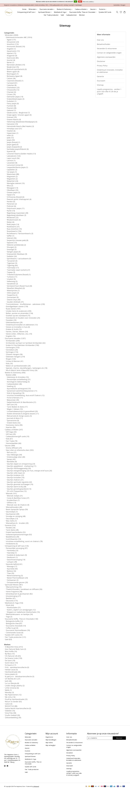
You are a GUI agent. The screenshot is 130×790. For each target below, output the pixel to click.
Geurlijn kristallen (15, 477)
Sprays (11, 459)
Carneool (12, 83)
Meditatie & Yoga (14, 603)
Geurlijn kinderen (15, 475)
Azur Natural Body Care (15, 649)
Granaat (12, 117)
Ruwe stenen (13, 309)
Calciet (11, 78)
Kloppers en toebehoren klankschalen (23, 612)
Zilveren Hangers (14, 354)
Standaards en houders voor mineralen (23, 318)
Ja (75, 1)
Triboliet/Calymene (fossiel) (19, 274)
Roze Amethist (14, 229)
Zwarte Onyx (13, 299)
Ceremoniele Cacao (14, 632)
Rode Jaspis (13, 224)
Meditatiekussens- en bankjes (19, 614)
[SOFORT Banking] (102, 786)
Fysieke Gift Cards (105, 12)
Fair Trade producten (51, 15)
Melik (8, 690)
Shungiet (11, 247)
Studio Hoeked (12, 715)
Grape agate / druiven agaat (19, 115)
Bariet (10, 62)
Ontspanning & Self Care (17, 546)
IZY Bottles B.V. (12, 679)
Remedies (12, 461)
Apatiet (11, 53)
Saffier (10, 236)
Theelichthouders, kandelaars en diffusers (24, 589)
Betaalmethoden (103, 44)
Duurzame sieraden (15, 338)
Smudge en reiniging (16, 516)
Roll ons (11, 452)
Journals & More (15, 418)
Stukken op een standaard (18, 315)
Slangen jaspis (13, 252)
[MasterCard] (92, 786)
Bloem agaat (13, 71)
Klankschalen (14, 607)
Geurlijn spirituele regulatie (19, 482)
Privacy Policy (102, 65)
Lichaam (12, 562)
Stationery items (14, 425)
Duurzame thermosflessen (18, 630)
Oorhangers (12, 347)
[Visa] (95, 786)
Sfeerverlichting (14, 587)
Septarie (12, 242)
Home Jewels (11, 674)
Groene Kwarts (14, 119)
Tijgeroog (12, 265)
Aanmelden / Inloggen (119, 5)
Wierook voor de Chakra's (18, 505)
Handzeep (12, 550)
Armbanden (13, 341)
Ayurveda (12, 569)
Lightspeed (36, 786)
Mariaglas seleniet (16, 183)
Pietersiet (12, 204)
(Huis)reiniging (13, 596)
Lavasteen (12, 163)
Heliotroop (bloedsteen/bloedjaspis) (22, 122)
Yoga (9, 616)
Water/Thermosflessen (17, 578)
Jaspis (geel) (12, 144)
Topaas (11, 272)
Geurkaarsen (12, 514)
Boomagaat (12, 74)
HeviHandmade (13, 672)
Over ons (100, 40)
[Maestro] (105, 786)
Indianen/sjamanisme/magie (19, 534)
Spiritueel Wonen (14, 585)
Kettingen (12, 352)
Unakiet (11, 279)
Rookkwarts (13, 226)
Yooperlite (12, 295)
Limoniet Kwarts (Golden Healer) (21, 154)
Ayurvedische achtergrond (19, 388)
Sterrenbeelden (13, 443)
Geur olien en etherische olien (19, 450)
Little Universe (12, 688)
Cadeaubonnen (71, 15)
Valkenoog (12, 281)
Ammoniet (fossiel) (16, 46)
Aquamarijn (13, 51)
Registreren (49, 737)
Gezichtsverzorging (16, 559)
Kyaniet (11, 151)
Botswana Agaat (14, 76)
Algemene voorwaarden (106, 57)
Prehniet (11, 206)
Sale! (62, 15)
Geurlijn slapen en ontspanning (21, 464)
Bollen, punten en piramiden (19, 313)
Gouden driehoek (15, 302)
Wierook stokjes (15, 496)
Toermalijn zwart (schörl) (18, 270)
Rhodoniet (12, 217)
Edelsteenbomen (14, 322)
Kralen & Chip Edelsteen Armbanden (22, 345)
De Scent (10, 660)
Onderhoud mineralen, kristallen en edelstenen (110, 71)
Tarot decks (12, 530)
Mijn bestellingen (51, 740)
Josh (8, 681)
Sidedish (10, 711)
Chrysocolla (13, 90)
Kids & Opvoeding (15, 393)
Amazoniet (13, 42)
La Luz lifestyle (12, 683)
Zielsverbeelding (13, 717)
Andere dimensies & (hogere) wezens (23, 413)
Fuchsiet (11, 106)
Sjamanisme (13, 420)
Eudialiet (11, 101)
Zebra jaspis (13, 293)
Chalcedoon (13, 87)
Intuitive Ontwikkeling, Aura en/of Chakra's (25, 395)
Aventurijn (13, 58)
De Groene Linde (13, 658)
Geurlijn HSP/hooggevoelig (19, 468)
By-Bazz (10, 654)
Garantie (100, 76)
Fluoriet (11, 108)
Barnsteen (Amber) (16, 65)
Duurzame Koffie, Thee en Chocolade (21, 619)
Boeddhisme (12, 537)
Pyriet (11, 211)
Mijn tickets (49, 742)
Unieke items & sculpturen (18, 311)
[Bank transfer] (120, 786)
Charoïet (11, 92)
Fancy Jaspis (13, 103)
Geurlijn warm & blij (16, 486)
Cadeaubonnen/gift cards (17, 436)
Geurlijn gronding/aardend (19, 489)
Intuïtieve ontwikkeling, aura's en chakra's (24, 541)
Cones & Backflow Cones (18, 498)
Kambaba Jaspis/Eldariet (18, 149)
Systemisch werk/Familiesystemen (22, 391)
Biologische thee (14, 623)
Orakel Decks (13, 423)
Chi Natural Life (13, 656)
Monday (9, 692)
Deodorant (12, 557)
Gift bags (11, 432)
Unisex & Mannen (14, 361)
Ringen (11, 359)
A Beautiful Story (14, 647)
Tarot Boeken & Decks (17, 407)
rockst (8, 704)
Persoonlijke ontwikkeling (18, 379)
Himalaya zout (14, 128)
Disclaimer (101, 61)
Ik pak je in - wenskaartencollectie (19, 676)
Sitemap (100, 85)
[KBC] (114, 786)
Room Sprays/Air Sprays (17, 509)
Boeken (11, 375)
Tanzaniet (12, 261)
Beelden (11, 598)
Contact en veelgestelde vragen (109, 53)
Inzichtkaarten (13, 539)
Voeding (11, 386)
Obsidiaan (12, 190)
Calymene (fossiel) (15, 81)
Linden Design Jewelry (14, 685)
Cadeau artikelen (14, 429)
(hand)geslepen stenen (17, 306)
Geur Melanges (14, 455)
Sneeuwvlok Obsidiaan (17, 254)
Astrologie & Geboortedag (18, 382)
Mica (10, 185)
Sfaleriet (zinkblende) (16, 245)
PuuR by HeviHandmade (16, 699)
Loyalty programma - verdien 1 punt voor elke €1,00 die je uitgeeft (109, 91)
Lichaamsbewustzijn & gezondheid (22, 411)
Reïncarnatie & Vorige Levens (19, 416)
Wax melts (11, 521)
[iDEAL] (89, 786)
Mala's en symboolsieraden (18, 366)
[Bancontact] (99, 786)
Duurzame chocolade (16, 626)
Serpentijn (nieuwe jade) (17, 240)
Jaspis (11, 140)
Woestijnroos (13, 290)
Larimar (11, 160)
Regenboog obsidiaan (16, 215)
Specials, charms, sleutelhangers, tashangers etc (26, 368)
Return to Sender (13, 701)
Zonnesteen (13, 297)
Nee (80, 1)
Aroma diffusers (14, 448)
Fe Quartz (10, 665)
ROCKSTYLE (11, 706)
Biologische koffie (14, 621)
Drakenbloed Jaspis (15, 99)
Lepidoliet (12, 169)
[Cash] (86, 786)
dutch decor (11, 663)
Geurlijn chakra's (15, 480)
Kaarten (11, 427)
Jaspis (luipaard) (14, 147)
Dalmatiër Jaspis (15, 96)
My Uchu (10, 697)
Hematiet (12, 124)
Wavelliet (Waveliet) (16, 288)
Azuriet (11, 60)
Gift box (11, 434)
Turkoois (12, 277)
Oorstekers (12, 350)
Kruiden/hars (13, 500)
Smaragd (11, 249)
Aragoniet (12, 55)
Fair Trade (11, 441)
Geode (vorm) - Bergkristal (18, 112)
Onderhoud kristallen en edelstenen (22, 325)
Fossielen (11, 320)
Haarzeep (12, 553)
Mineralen (11, 35)
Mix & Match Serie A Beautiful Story (21, 370)
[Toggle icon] (117, 12)
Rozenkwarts (14, 231)
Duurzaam (101, 81)
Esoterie (10, 525)
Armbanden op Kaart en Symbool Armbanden (25, 343)
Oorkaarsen (12, 580)
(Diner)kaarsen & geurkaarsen (19, 594)
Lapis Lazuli (13, 158)
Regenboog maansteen (17, 213)
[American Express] (111, 786)
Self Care (12, 404)
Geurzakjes (12, 518)
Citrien (11, 94)
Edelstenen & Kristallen (18, 377)
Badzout (11, 571)
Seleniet (11, 238)
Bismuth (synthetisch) (17, 69)
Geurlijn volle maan (16, 473)
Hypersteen (12, 133)
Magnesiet (12, 176)
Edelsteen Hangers (15, 356)
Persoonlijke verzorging (17, 548)
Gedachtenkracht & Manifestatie (21, 402)
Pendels (10, 528)
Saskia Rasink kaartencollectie (18, 708)
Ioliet (10, 135)
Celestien (11, 85)
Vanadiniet (12, 283)
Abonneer (119, 738)
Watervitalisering (15, 575)
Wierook (11, 493)
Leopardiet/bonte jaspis (17, 167)
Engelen (11, 336)
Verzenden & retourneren (107, 48)
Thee (10, 573)
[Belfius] (108, 786)
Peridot (11, 201)
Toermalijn (13, 268)
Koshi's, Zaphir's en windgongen (21, 610)
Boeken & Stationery (15, 372)
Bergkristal (13, 67)
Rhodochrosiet (14, 220)
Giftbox (11, 502)
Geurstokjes (12, 512)
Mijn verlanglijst (50, 745)
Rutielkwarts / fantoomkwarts (20, 233)
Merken (82, 15)
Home (24, 9)
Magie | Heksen (15, 409)
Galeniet (11, 110)
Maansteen (13, 174)
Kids (9, 363)
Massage (12, 566)
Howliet (11, 131)
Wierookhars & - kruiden (17, 523)
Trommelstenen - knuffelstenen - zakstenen (25, 304)
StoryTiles (10, 713)
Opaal (11, 195)
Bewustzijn (13, 400)
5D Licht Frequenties (16, 491)
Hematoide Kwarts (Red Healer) (20, 126)
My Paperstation (13, 695)
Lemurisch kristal (15, 165)
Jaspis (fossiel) (13, 142)
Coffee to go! (12, 628)
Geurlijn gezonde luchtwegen (20, 484)
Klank (10, 605)
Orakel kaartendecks (16, 532)
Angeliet (11, 49)
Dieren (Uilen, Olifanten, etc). (19, 334)
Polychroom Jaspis (15, 208)
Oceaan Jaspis (13, 192)
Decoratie (12, 600)
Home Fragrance (14, 591)
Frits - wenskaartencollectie (17, 667)
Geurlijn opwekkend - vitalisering (21, 466)
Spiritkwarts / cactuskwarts (19, 258)
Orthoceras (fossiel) (15, 197)
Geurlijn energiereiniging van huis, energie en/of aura (29, 470)
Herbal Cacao (11, 669)
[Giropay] (117, 786)
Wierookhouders (14, 507)
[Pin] (123, 786)
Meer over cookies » (88, 1)
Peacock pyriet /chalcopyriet (19, 199)
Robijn (10, 222)
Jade (10, 138)
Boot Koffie (11, 651)
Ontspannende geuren (17, 582)
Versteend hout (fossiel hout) (19, 286)
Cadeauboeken (14, 384)
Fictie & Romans (15, 398)
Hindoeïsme (12, 543)
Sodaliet (12, 256)
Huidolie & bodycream (17, 555)
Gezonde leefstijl (14, 564)
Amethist (13, 44)
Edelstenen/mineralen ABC (19, 37)
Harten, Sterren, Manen (17, 331)
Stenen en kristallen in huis (18, 327)
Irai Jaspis (12, 172)
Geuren (10, 445)
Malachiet (12, 181)
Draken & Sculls (14, 329)
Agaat (11, 39)
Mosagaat (12, 188)
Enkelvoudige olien (16, 457)
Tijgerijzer (12, 263)
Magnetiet (12, 179)
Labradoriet (13, 156)
